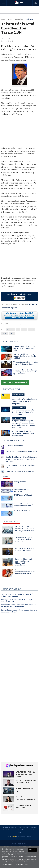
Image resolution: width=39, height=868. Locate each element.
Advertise (13, 830)
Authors (33, 827)
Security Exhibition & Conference (22, 491)
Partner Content (11, 389)
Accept (32, 850)
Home (3, 19)
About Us (13, 827)
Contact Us (6, 827)
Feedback (6, 830)
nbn (18, 330)
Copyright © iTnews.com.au (9, 324)
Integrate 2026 (20, 482)
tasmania (32, 330)
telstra (12, 334)
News (10, 19)
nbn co (24, 330)
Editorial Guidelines (23, 827)
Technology (19, 19)
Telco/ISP (29, 19)
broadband (10, 330)
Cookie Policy (7, 864)
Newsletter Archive (23, 830)
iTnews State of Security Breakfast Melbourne (23, 505)
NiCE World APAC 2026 (23, 495)
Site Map (33, 830)
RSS (20, 832)
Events (6, 477)
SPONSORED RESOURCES (13, 440)
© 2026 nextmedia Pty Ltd (23, 836)
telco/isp (4, 334)
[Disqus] (19, 645)
